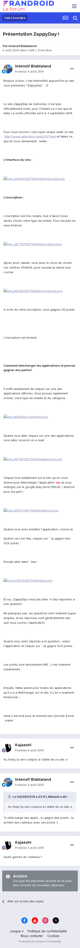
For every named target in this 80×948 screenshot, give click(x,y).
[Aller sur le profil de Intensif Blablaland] (8, 68)
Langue (16, 931)
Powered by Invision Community (40, 941)
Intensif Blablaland (22, 46)
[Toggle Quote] (10, 796)
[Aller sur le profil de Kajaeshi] (8, 747)
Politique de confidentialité (47, 931)
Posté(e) (29, 71)
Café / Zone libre (40, 50)
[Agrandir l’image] (34, 178)
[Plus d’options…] (72, 69)
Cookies (53, 936)
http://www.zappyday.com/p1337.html (30, 136)
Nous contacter (32, 936)
